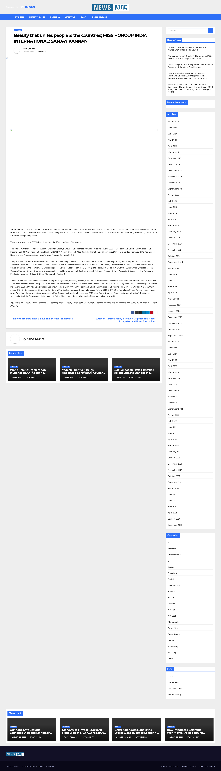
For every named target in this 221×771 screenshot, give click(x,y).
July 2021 (172, 494)
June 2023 (172, 354)
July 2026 (172, 128)
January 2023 (174, 384)
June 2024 (173, 280)
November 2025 (175, 176)
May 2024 (172, 286)
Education (172, 573)
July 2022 (172, 421)
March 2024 (173, 299)
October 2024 (174, 256)
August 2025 (173, 195)
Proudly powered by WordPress (17, 766)
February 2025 (174, 231)
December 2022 (175, 390)
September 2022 (175, 409)
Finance (171, 591)
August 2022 (173, 415)
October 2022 (174, 403)
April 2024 (172, 293)
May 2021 (172, 507)
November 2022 (175, 396)
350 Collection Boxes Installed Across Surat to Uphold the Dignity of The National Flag (134, 372)
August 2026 (173, 121)
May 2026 (172, 140)
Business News (175, 555)
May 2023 (172, 360)
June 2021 (172, 500)
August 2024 (173, 268)
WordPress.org (174, 694)
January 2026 (174, 164)
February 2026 (174, 158)
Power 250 (173, 628)
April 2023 (172, 366)
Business (19, 17)
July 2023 (172, 348)
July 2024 (172, 274)
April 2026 (172, 146)
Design (171, 567)
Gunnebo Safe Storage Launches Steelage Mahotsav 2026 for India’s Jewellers (29, 732)
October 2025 (174, 183)
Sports (171, 640)
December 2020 (175, 525)
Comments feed (175, 688)
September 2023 (175, 335)
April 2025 (172, 219)
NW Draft (172, 616)
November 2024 (175, 250)
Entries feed (173, 682)
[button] (214, 17)
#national (42, 52)
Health (83, 17)
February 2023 (174, 378)
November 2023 (175, 323)
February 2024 (174, 305)
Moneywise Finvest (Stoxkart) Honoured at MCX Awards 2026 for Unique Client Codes (83, 732)
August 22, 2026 (19, 737)
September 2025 (175, 189)
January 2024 (174, 311)
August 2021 (173, 488)
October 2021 (174, 476)
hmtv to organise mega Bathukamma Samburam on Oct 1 (43, 318)
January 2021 (174, 519)
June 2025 (172, 207)
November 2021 (175, 470)
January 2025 (174, 238)
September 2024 (175, 262)
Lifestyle (70, 17)
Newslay (39, 766)
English (171, 579)
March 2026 (173, 152)
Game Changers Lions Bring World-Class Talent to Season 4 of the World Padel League (136, 732)
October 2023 (174, 329)
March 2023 (173, 372)
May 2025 (172, 213)
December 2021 (175, 464)
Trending (172, 652)
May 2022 (172, 433)
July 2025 (172, 201)
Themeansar (49, 766)
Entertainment (37, 17)
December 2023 (175, 317)
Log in (170, 676)
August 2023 (173, 341)
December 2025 (175, 170)
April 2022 (172, 439)
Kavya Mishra (30, 49)
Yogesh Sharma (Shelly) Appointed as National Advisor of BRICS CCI (82, 372)
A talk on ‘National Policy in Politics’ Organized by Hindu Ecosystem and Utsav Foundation (125, 320)
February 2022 (174, 451)
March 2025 (173, 225)
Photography (174, 622)
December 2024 (175, 244)
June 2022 (172, 427)
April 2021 (172, 513)
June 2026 (173, 134)
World (170, 659)
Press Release (99, 17)
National (55, 17)
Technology (173, 646)
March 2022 (173, 445)
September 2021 (175, 482)
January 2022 (174, 458)
